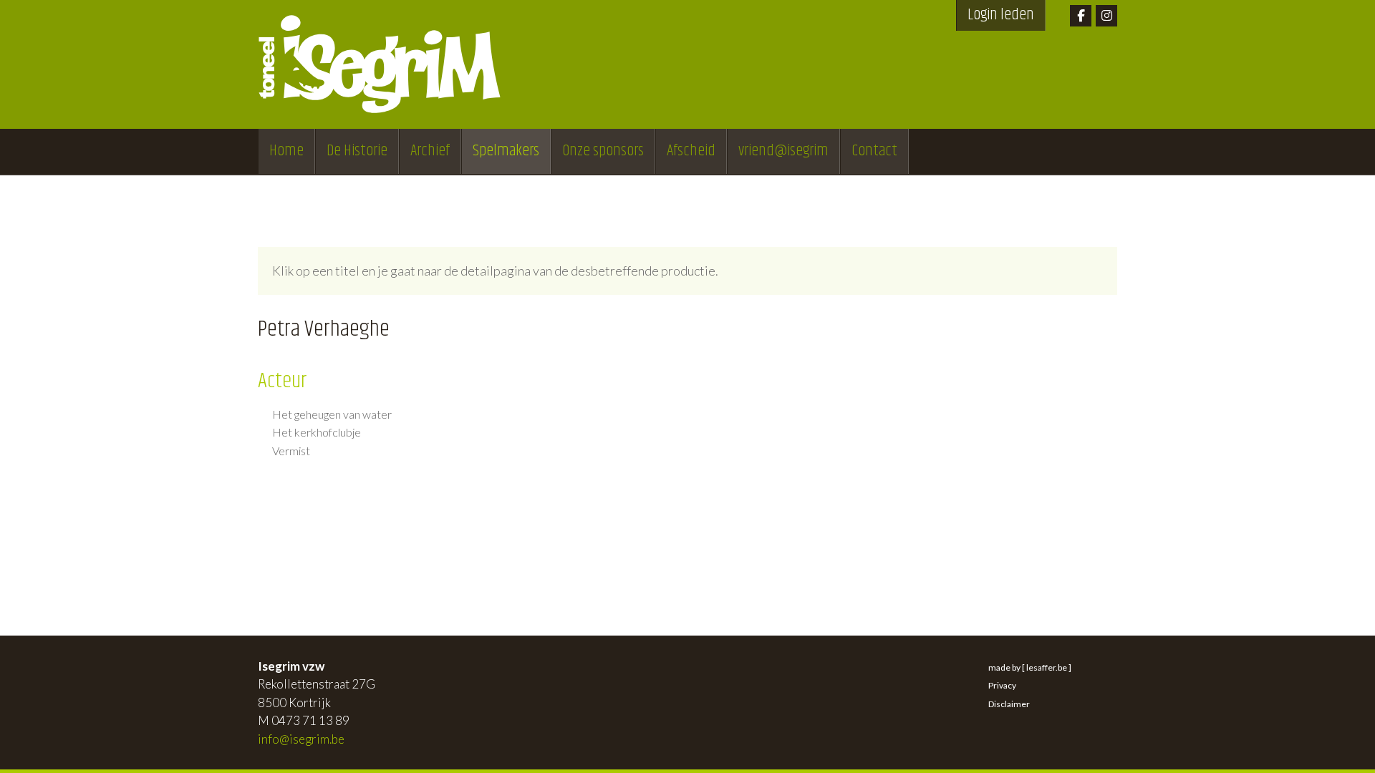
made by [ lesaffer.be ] (1029, 667)
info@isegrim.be (301, 739)
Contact (874, 151)
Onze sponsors (603, 151)
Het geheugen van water (332, 414)
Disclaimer (1009, 704)
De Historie (357, 151)
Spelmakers (506, 151)
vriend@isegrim (783, 151)
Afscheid (691, 151)
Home (286, 151)
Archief (430, 151)
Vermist (291, 450)
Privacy (1002, 685)
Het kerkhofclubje (316, 432)
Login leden (1001, 15)
